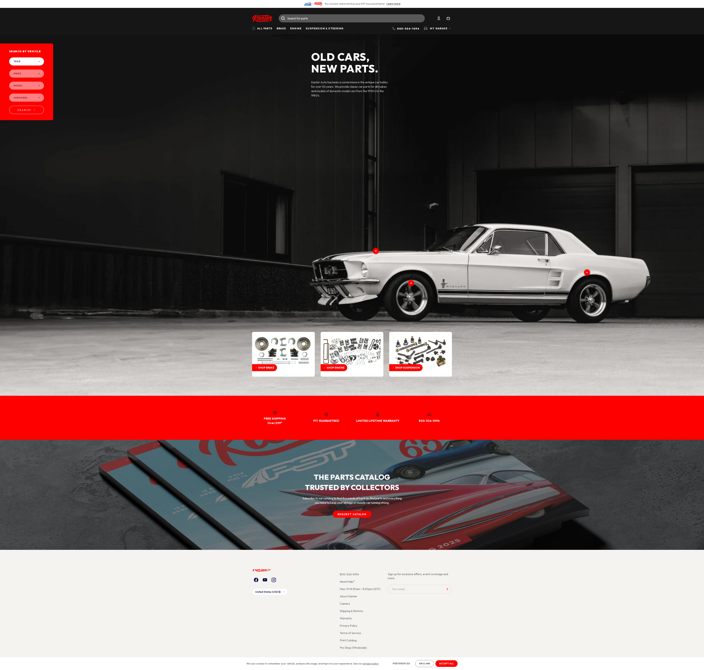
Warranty (346, 618)
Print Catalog (348, 640)
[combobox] (352, 18)
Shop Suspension (407, 367)
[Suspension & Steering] (587, 272)
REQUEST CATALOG (352, 514)
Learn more (393, 3)
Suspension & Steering (325, 28)
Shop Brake (266, 367)
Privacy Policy (348, 625)
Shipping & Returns (351, 611)
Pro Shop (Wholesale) (353, 647)
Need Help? (347, 581)
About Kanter (348, 596)
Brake (281, 28)
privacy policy (370, 663)
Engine (296, 28)
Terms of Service (350, 633)
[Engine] (376, 251)
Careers (345, 603)
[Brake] (411, 283)
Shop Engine (335, 367)
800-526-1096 (349, 574)
